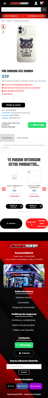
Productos (9, 21)
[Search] (44, 9)
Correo (26, 353)
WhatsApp (38, 125)
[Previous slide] (4, 189)
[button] (43, 27)
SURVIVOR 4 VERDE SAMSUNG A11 (14, 186)
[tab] (7, 138)
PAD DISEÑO (14, 115)
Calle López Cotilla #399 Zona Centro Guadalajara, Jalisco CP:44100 (24, 258)
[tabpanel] (24, 146)
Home (3, 21)
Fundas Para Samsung (20, 113)
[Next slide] (44, 189)
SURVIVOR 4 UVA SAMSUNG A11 (34, 186)
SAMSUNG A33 (14, 118)
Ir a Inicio (11, 223)
